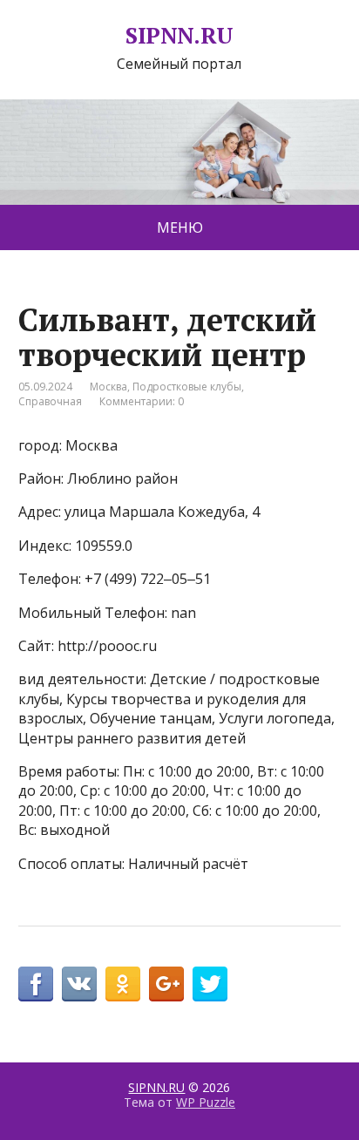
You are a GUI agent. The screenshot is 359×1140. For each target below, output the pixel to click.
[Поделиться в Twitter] (210, 984)
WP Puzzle (205, 1102)
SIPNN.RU (179, 35)
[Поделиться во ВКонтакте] (79, 984)
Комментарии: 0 (141, 401)
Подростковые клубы (186, 386)
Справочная (50, 401)
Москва (108, 386)
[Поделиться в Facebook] (35, 984)
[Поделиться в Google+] (166, 984)
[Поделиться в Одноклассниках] (122, 984)
